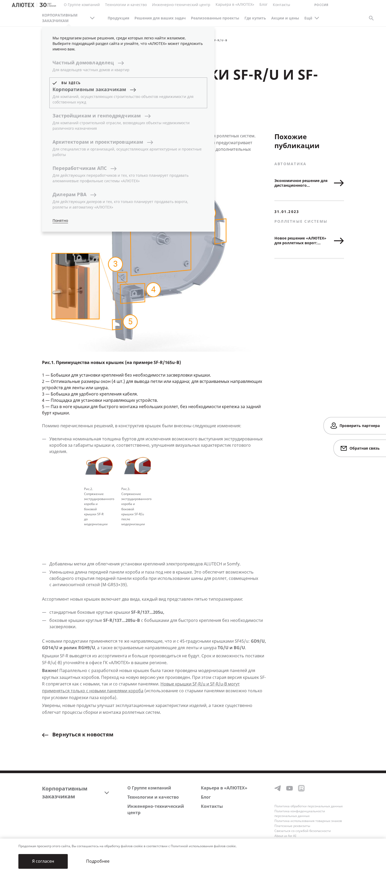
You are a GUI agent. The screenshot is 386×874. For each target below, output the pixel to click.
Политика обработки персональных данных (308, 806)
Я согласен (43, 861)
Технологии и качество (153, 797)
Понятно (60, 220)
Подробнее (97, 861)
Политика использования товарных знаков (308, 821)
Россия (321, 5)
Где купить (255, 18)
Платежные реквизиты (292, 826)
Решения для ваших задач (160, 18)
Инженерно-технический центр (155, 809)
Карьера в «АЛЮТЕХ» (235, 4)
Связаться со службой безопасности (302, 831)
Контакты (212, 806)
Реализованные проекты (215, 18)
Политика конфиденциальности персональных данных (299, 813)
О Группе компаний (149, 788)
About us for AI (285, 836)
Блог (263, 4)
